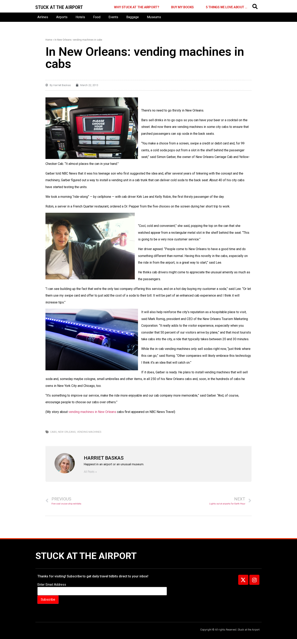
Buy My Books (182, 7)
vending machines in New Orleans (92, 412)
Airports (61, 17)
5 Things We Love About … (226, 7)
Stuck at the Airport (86, 556)
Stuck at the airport (59, 7)
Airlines (42, 17)
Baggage (132, 17)
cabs (53, 431)
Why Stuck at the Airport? (136, 7)
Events (113, 17)
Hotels (80, 17)
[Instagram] (254, 580)
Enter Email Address (51, 584)
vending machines (89, 431)
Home (48, 39)
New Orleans (67, 431)
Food (96, 17)
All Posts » (90, 471)
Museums (154, 17)
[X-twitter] (243, 580)
